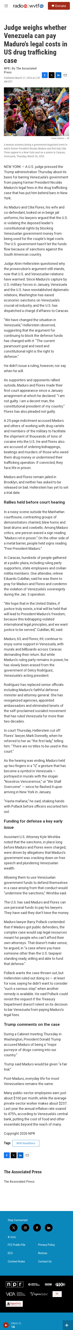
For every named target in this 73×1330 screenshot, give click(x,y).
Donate (60, 6)
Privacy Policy (46, 1244)
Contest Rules (16, 1261)
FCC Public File (16, 1244)
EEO (10, 1253)
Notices (42, 1253)
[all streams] (68, 1325)
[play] (6, 1325)
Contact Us (45, 1261)
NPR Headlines (26, 1143)
